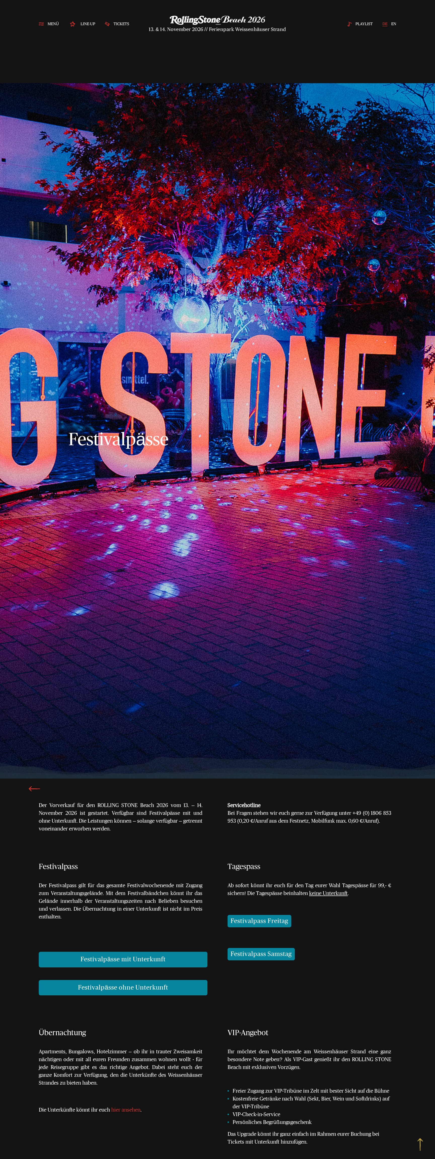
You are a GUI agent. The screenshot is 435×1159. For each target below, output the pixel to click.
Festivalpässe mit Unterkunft (123, 959)
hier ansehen (125, 1110)
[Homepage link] (217, 20)
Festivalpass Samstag (261, 954)
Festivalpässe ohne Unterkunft (123, 988)
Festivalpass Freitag (259, 921)
